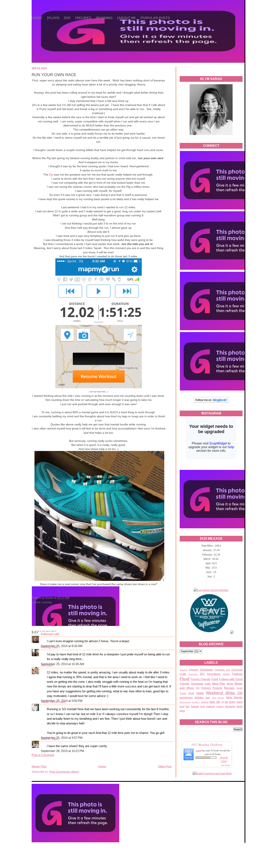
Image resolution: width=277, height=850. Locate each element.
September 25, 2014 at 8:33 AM (62, 646)
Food (214, 679)
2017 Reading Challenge (207, 744)
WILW (191, 693)
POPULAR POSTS (156, 18)
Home (102, 766)
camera (204, 702)
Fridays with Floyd (231, 679)
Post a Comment (43, 755)
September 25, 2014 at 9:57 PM (62, 737)
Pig (51, 174)
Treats (183, 693)
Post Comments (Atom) (64, 771)
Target (239, 688)
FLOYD (53, 18)
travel (239, 706)
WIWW (200, 693)
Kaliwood (47, 634)
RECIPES (84, 18)
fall (226, 702)
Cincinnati (237, 669)
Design (226, 674)
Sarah (198, 750)
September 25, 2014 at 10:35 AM (62, 664)
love (202, 706)
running (47, 602)
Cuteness (193, 674)
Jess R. (46, 739)
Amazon (183, 670)
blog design (218, 698)
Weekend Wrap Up (224, 693)
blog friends (234, 697)
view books (225, 765)
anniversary (186, 697)
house (195, 706)
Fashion (237, 673)
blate (207, 697)
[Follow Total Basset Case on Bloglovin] (211, 402)
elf (222, 702)
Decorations (213, 674)
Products (217, 688)
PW (197, 688)
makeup (210, 706)
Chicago (193, 669)
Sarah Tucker (50, 702)
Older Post (165, 766)
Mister (230, 683)
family (232, 702)
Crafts (183, 674)
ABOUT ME (127, 18)
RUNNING (105, 18)
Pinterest (206, 688)
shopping (230, 706)
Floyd (184, 679)
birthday (199, 697)
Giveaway (197, 683)
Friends (184, 683)
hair (188, 706)
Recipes (229, 687)
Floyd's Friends (200, 679)
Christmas (206, 669)
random (220, 706)
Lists (208, 683)
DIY (68, 18)
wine (182, 710)
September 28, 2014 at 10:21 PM (62, 751)
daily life (214, 701)
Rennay (46, 647)
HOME (37, 18)
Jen (43, 665)
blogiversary (185, 702)
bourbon (196, 702)
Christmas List (222, 670)
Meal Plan (218, 683)
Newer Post (39, 766)
